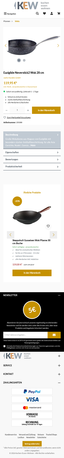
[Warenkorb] (58, 13)
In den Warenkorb (46, 110)
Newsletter (30, 437)
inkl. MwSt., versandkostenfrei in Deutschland (20, 87)
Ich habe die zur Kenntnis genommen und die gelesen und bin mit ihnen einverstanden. (33, 347)
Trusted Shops (51, 434)
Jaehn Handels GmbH (12, 78)
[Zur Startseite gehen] (32, 5)
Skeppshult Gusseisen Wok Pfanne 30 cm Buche (31, 242)
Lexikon (21, 437)
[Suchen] (37, 13)
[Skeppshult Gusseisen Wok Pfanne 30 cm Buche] (32, 214)
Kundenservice (11, 434)
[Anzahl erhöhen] (28, 110)
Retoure (41, 434)
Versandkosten (46, 448)
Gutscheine (41, 437)
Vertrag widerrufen (32, 444)
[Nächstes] (58, 45)
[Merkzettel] (44, 13)
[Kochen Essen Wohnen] (17, 356)
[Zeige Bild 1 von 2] (19, 60)
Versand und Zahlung (27, 434)
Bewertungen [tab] (11, 159)
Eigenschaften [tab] (12, 152)
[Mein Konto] (51, 13)
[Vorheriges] (5, 45)
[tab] (32, 140)
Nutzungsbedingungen (31, 343)
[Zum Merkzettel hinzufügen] (48, 226)
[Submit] (54, 335)
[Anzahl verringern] (6, 110)
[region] (32, 45)
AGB (8, 348)
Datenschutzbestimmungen (26, 346)
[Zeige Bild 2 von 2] (24, 60)
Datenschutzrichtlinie (51, 340)
